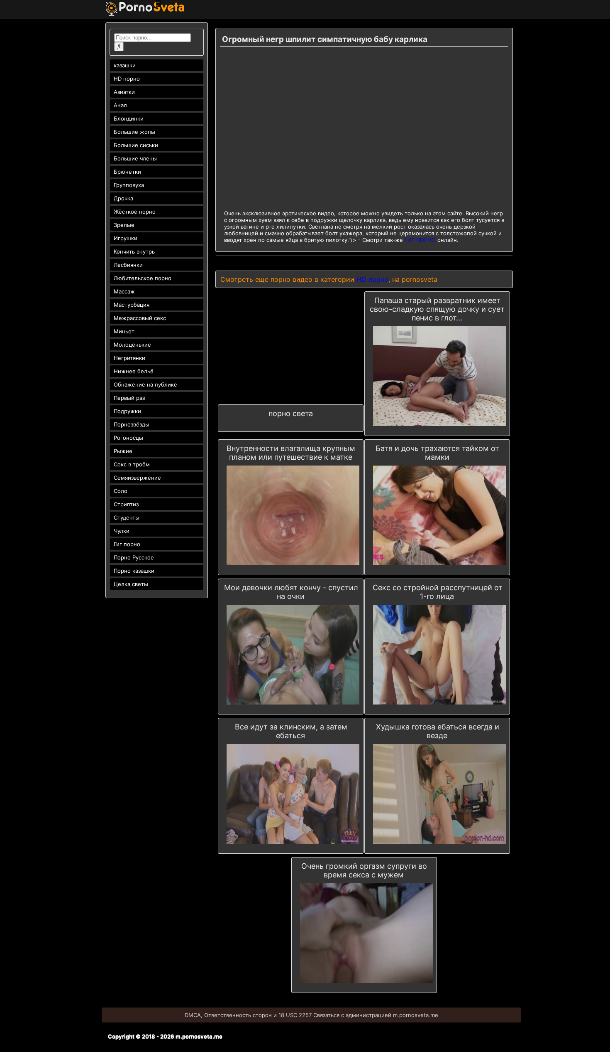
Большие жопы (134, 131)
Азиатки (124, 92)
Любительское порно (142, 278)
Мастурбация (131, 304)
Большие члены (135, 158)
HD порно (127, 78)
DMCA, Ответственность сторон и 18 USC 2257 (248, 1015)
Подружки (127, 411)
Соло (120, 491)
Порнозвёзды (131, 424)
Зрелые (124, 225)
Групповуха (129, 185)
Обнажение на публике (145, 384)
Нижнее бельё (134, 371)
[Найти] (119, 46)
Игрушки (125, 238)
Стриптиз (126, 504)
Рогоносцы (128, 437)
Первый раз (129, 397)
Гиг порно (127, 544)
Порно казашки (134, 570)
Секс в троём (132, 464)
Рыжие (123, 451)
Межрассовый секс (140, 318)
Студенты (126, 517)
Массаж (124, 291)
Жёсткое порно (135, 211)
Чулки (121, 530)
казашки (125, 65)
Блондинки (129, 118)
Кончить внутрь (134, 251)
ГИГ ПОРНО (420, 240)
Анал (120, 105)
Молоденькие (132, 344)
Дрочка (123, 198)
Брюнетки (127, 171)
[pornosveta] (145, 13)
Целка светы (131, 584)
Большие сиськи (136, 145)
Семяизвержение (137, 477)
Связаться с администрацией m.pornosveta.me (375, 1015)
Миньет (124, 331)
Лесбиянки (128, 264)
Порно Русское (134, 557)
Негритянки (129, 358)
